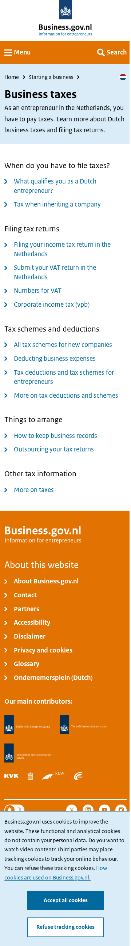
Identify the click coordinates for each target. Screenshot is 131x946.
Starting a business (51, 77)
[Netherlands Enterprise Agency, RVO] (27, 724)
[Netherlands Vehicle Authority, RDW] (53, 776)
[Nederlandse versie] (123, 77)
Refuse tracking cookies (65, 927)
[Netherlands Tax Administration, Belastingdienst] (84, 724)
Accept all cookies (66, 900)
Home (11, 77)
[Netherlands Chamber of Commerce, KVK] (11, 776)
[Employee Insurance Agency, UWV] (78, 776)
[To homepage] (65, 9)
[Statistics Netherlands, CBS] (30, 776)
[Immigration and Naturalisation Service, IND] (27, 753)
